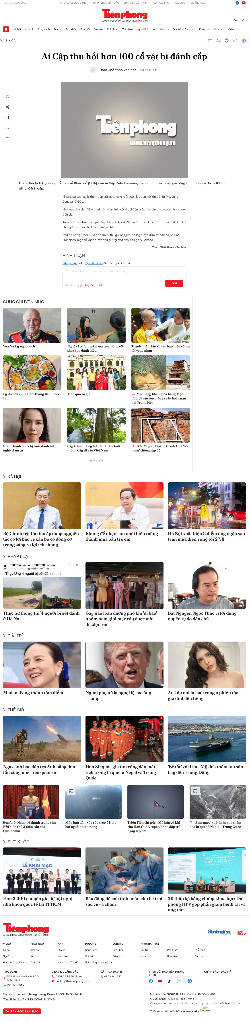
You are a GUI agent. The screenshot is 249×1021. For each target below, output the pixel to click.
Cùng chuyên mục (23, 301)
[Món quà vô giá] (96, 372)
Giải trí (177, 29)
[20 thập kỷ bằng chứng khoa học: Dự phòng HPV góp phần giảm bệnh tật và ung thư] (207, 870)
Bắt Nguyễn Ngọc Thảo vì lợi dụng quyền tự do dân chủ (202, 616)
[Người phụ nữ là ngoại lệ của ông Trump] (124, 665)
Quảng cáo (198, 2)
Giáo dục (190, 29)
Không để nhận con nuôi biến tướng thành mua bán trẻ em (121, 536)
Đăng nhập (70, 263)
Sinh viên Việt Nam (135, 2)
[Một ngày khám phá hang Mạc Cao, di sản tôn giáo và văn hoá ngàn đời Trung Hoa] (160, 372)
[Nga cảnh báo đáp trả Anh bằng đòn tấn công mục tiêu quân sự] (42, 739)
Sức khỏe (71, 29)
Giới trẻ (98, 29)
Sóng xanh (43, 29)
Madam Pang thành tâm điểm (33, 692)
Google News (243, 40)
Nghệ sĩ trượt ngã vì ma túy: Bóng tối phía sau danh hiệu (95, 348)
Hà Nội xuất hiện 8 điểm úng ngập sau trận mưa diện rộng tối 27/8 (206, 536)
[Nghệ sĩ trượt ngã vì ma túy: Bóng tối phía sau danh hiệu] (96, 325)
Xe (154, 29)
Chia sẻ (7, 107)
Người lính (143, 29)
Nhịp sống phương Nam (98, 962)
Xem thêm (243, 29)
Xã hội (17, 29)
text (218, 40)
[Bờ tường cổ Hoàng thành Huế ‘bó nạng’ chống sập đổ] (160, 425)
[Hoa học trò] (241, 933)
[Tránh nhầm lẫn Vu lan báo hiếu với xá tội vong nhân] (160, 325)
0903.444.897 (112, 976)
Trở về (7, 137)
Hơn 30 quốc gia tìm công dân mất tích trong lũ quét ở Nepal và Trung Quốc (120, 772)
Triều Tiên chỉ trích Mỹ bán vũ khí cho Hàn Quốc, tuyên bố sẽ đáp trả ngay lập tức (153, 826)
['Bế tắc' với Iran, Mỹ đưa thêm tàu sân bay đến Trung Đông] (207, 739)
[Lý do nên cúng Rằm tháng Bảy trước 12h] (32, 372)
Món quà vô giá (78, 394)
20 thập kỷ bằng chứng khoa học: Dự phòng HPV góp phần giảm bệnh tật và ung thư (207, 904)
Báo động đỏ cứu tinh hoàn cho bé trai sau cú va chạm (123, 901)
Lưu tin (7, 117)
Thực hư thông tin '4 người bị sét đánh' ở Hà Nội (41, 616)
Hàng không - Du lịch (15, 962)
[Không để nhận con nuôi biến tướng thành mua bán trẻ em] (124, 505)
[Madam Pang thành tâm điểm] (42, 665)
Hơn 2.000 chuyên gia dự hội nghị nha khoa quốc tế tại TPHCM (38, 901)
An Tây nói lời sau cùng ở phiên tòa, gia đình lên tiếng (203, 695)
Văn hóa (164, 29)
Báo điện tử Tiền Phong (124, 15)
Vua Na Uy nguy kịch (19, 346)
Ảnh (60, 943)
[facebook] (237, 3)
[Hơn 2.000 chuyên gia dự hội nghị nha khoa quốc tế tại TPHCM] (42, 870)
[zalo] (181, 981)
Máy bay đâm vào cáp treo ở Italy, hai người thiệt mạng (91, 824)
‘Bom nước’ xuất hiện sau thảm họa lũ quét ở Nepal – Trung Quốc (215, 824)
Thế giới (85, 29)
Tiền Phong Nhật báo (105, 2)
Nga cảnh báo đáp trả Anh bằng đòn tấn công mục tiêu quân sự (39, 769)
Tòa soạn (180, 2)
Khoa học (204, 29)
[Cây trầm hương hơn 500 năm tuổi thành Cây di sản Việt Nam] (96, 425)
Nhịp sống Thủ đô (68, 962)
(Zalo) (78, 976)
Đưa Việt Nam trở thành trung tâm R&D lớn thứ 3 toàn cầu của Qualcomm (29, 826)
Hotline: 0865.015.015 (72, 2)
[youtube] (244, 3)
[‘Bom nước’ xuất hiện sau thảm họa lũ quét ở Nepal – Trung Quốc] (218, 802)
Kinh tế (29, 29)
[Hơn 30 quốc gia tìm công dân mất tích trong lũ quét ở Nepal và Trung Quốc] (124, 739)
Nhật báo (37, 943)
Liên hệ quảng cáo (65, 971)
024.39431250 (15, 984)
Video (231, 29)
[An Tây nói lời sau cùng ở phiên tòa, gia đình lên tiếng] (207, 665)
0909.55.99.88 (65, 976)
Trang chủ (6, 29)
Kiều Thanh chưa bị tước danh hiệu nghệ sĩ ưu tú (30, 448)
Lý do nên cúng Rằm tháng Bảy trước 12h (31, 396)
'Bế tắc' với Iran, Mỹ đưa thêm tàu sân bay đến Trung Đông (205, 769)
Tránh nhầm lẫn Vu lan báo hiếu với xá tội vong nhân (160, 348)
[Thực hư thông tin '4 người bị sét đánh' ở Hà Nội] (42, 585)
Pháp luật (112, 29)
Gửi (174, 283)
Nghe (7, 97)
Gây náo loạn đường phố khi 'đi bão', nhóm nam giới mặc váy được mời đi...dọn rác (121, 618)
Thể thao (127, 29)
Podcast (91, 943)
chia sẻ (210, 40)
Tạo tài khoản (94, 263)
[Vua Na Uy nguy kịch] (32, 325)
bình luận (235, 40)
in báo (226, 40)
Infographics (150, 943)
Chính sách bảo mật (218, 971)
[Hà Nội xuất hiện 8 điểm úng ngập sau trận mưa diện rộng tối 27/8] (207, 505)
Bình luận (7, 127)
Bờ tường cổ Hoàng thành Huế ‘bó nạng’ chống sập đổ (159, 448)
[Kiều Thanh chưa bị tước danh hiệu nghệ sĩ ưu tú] (32, 425)
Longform (120, 943)
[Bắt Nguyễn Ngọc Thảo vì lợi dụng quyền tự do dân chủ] (207, 585)
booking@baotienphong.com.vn (74, 981)
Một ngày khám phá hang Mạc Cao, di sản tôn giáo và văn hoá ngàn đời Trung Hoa (158, 398)
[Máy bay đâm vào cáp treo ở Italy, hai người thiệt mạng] (93, 802)
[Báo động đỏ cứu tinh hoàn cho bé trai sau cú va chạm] (124, 870)
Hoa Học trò (160, 2)
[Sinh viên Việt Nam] (219, 933)
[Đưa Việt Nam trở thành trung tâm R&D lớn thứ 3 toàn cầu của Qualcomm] (31, 802)
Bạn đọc (199, 956)
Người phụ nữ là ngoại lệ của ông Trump (118, 695)
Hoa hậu (219, 29)
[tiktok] (171, 981)
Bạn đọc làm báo (24, 1011)
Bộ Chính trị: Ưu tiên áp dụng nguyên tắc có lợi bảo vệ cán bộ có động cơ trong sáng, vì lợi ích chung (41, 539)
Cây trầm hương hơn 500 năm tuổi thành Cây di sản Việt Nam (93, 448)
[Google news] (191, 981)
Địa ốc (57, 29)
